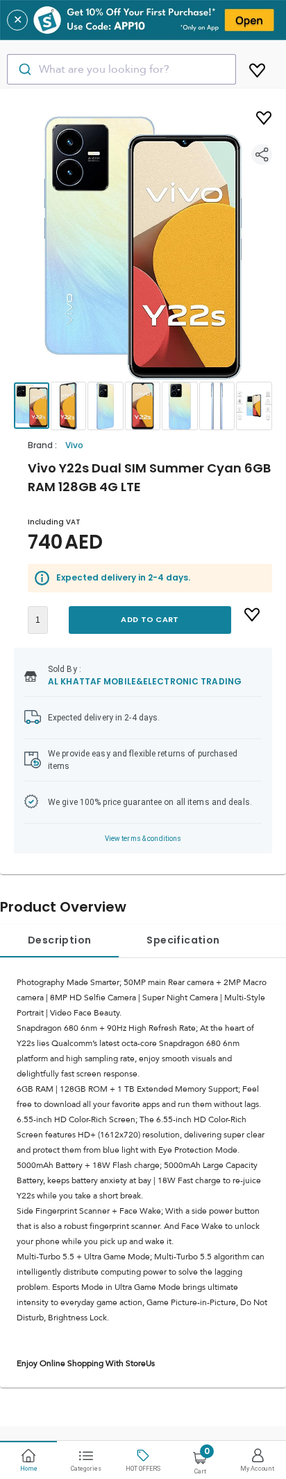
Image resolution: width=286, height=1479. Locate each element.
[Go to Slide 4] (143, 406)
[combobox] (121, 69)
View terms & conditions (143, 838)
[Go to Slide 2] (69, 406)
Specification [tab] (182, 940)
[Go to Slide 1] (31, 405)
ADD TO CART (149, 619)
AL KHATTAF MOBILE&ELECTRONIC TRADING (145, 681)
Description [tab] (59, 940)
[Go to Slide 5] (180, 406)
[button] (143, 248)
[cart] (257, 68)
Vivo (74, 445)
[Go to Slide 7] (254, 406)
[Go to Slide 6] (217, 406)
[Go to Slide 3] (105, 406)
